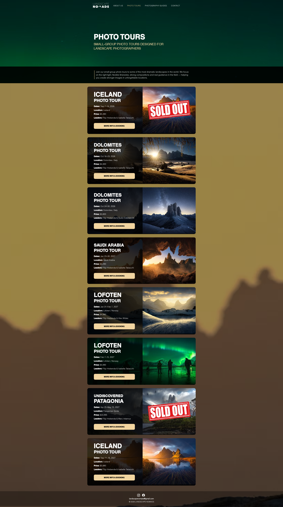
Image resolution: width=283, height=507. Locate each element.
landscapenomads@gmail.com (141, 498)
